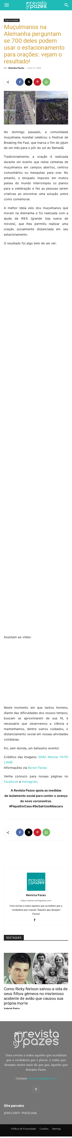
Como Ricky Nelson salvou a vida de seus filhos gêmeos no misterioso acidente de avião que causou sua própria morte (36, 996)
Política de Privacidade (23, 1128)
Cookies (44, 1128)
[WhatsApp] (46, 82)
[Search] (66, 5)
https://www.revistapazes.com (36, 900)
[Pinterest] (37, 82)
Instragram (29, 781)
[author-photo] (36, 889)
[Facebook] (20, 82)
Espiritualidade (11, 20)
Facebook (11, 781)
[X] (28, 82)
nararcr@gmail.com (42, 1078)
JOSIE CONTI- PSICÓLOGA (20, 1113)
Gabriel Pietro (12, 1008)
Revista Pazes (16, 67)
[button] (6, 5)
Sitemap (56, 1128)
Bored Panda (37, 768)
